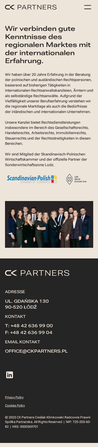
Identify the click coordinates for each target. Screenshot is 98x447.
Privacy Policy (14, 397)
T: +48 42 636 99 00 (29, 325)
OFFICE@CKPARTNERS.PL (36, 351)
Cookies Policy (15, 405)
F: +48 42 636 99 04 (28, 332)
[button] (87, 7)
